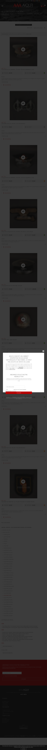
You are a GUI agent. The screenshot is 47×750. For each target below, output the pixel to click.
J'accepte (23, 748)
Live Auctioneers (20, 368)
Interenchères (21, 367)
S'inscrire (19, 392)
